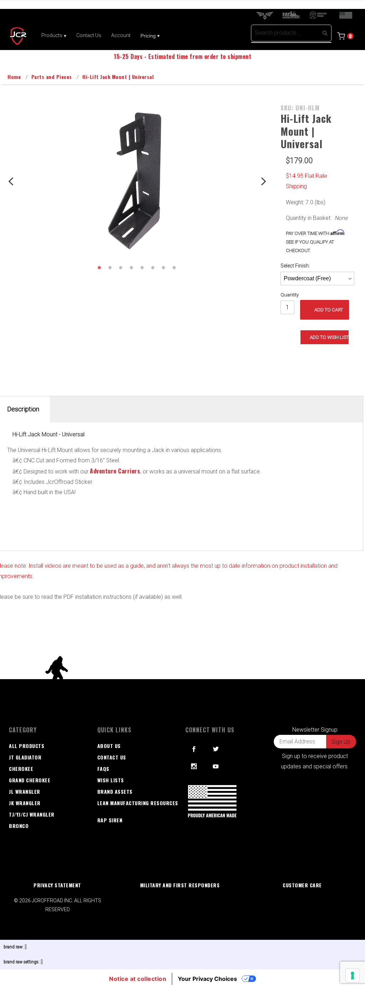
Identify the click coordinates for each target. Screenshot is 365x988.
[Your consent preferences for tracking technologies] (352, 975)
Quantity (290, 294)
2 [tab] (109, 267)
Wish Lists (110, 780)
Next (263, 181)
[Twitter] (216, 749)
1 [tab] (99, 267)
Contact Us (111, 757)
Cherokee (21, 768)
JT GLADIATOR (25, 757)
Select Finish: (295, 266)
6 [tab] (152, 267)
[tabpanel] (137, 181)
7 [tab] (163, 267)
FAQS (103, 768)
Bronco (19, 825)
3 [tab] (120, 267)
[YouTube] (216, 766)
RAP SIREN (110, 820)
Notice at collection (137, 978)
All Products (26, 745)
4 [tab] (131, 267)
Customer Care (302, 885)
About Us (109, 745)
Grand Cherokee (29, 780)
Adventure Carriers (115, 471)
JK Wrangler (25, 803)
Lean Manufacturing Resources (137, 803)
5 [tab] (141, 267)
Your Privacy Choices (207, 978)
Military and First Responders (180, 885)
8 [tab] (174, 267)
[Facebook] (194, 749)
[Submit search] (324, 33)
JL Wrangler (24, 791)
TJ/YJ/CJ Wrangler (32, 814)
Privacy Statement (57, 885)
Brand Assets (115, 791)
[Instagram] (194, 766)
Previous (11, 181)
